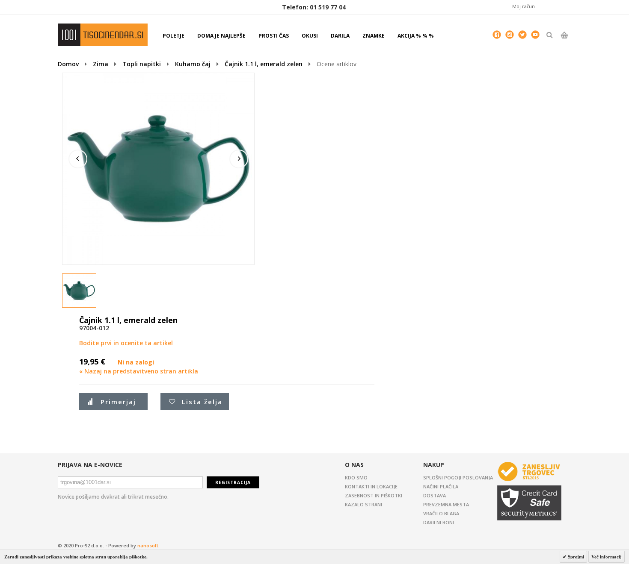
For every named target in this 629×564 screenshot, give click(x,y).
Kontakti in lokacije (371, 486)
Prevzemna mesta (446, 504)
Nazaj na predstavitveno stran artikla (138, 371)
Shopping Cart (564, 42)
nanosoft (147, 545)
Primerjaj (118, 401)
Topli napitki (141, 64)
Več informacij (606, 556)
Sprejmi (575, 556)
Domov (68, 64)
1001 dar (103, 35)
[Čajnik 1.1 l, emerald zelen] (79, 291)
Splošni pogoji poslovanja (458, 477)
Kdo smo (356, 477)
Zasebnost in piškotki (373, 495)
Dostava (434, 495)
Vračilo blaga (441, 513)
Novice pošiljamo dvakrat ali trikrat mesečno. (113, 496)
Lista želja (202, 401)
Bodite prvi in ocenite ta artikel (126, 343)
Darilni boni (438, 522)
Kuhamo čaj (193, 64)
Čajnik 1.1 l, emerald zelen (264, 64)
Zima (100, 64)
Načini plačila (440, 486)
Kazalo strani (363, 504)
